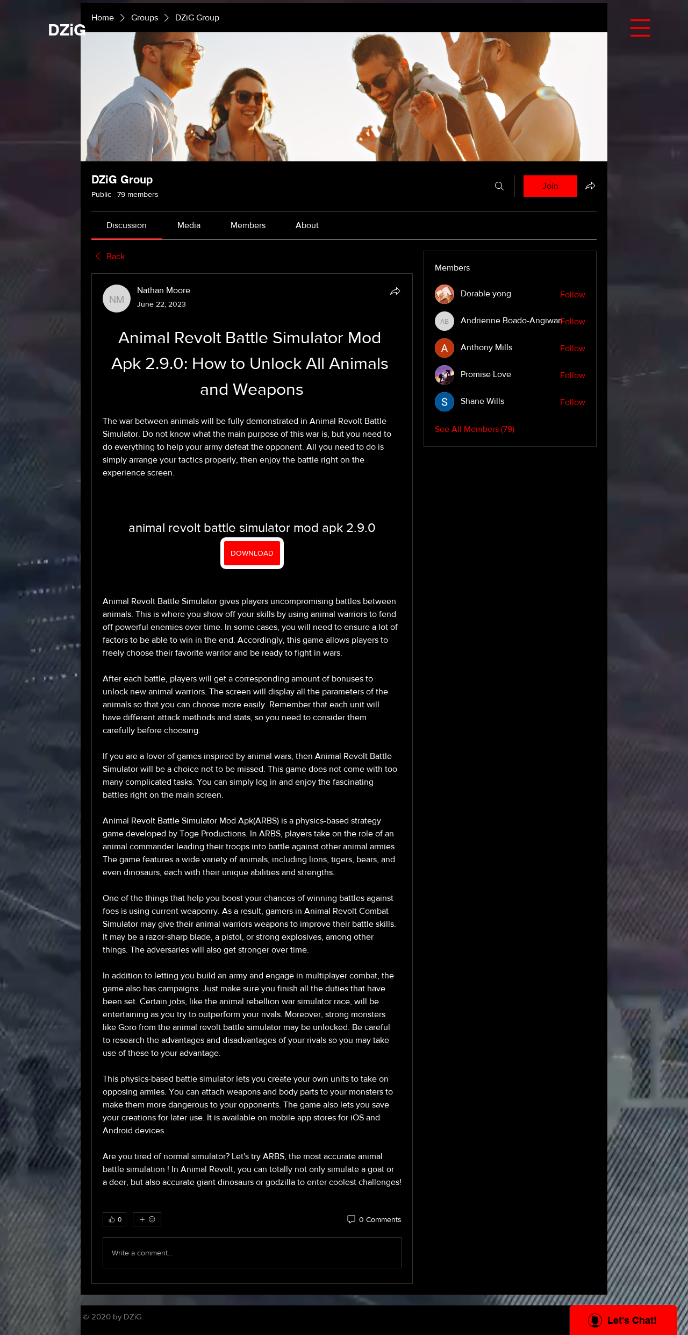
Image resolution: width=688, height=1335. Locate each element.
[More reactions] (147, 1219)
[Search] (499, 186)
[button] (640, 28)
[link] (126, 225)
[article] (252, 778)
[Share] (395, 291)
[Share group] (590, 185)
